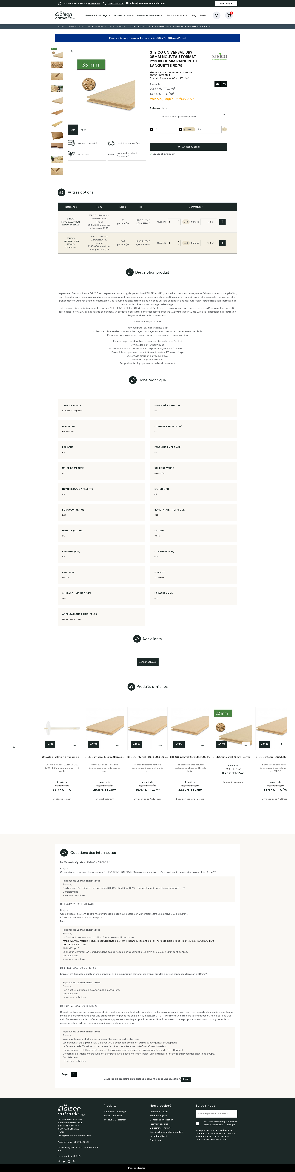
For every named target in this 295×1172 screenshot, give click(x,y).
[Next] (281, 743)
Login (186, 1079)
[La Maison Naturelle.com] (65, 15)
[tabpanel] (147, 762)
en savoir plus (94, 3)
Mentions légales (136, 1167)
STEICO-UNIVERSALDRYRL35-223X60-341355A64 (71, 221)
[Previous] (14, 747)
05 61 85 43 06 (116, 3)
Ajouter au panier (191, 146)
